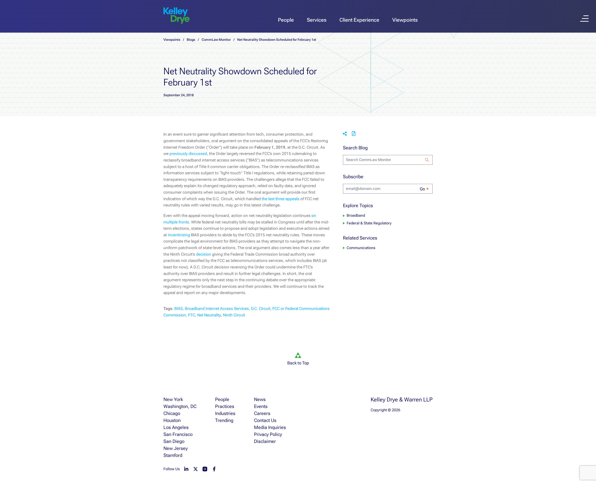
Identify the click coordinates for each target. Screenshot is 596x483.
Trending (224, 420)
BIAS (178, 308)
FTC (191, 315)
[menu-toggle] (584, 19)
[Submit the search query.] (427, 160)
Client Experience (359, 20)
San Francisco (178, 434)
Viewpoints (405, 20)
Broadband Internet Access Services (217, 308)
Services (316, 20)
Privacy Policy (268, 434)
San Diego (173, 441)
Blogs (191, 39)
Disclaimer (265, 441)
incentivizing (179, 235)
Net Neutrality (209, 315)
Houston (172, 420)
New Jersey (175, 448)
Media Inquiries (270, 427)
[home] (176, 15)
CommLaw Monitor (216, 39)
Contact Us (265, 420)
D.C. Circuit (260, 308)
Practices (224, 406)
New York (173, 399)
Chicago (171, 413)
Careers (262, 413)
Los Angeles (176, 427)
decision (203, 254)
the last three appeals (280, 198)
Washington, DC (179, 406)
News (260, 399)
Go (422, 188)
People (286, 20)
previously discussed (188, 153)
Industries (225, 413)
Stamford (172, 455)
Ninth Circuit (234, 315)
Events (261, 406)
